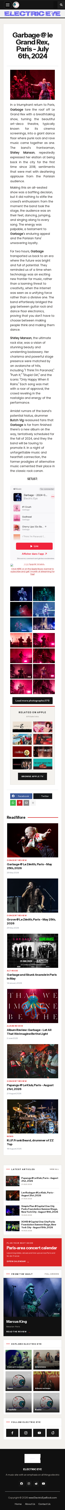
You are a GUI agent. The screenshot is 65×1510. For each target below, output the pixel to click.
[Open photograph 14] (44, 687)
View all (54, 1169)
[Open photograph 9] (21, 655)
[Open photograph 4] (44, 609)
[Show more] (33, 803)
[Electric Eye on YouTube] (39, 1433)
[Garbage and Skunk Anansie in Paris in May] (32, 950)
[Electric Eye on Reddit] (53, 1433)
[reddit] (36, 1483)
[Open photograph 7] (21, 640)
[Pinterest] (19, 803)
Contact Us (44, 1503)
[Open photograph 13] (21, 687)
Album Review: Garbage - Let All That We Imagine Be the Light (29, 1032)
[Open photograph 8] (44, 640)
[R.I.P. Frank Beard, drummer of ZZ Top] (32, 1116)
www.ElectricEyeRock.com (42, 1497)
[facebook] (21, 1483)
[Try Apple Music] (32, 565)
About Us (30, 1503)
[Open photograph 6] (44, 623)
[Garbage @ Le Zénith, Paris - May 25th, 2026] (32, 840)
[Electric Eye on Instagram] (26, 1433)
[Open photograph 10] (44, 655)
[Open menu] (7, 4)
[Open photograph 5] (21, 624)
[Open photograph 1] (21, 593)
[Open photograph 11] (21, 671)
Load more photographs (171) (33, 700)
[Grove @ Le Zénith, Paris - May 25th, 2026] (32, 895)
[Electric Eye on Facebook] (12, 1433)
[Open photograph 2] (44, 593)
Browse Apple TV (33, 776)
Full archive (52, 1274)
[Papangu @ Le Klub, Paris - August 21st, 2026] (32, 1061)
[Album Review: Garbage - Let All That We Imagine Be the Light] (32, 1006)
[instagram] (29, 1483)
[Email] (26, 803)
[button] (61, 5)
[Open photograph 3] (21, 609)
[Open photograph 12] (44, 671)
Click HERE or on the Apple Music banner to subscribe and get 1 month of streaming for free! (32, 571)
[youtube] (43, 1483)
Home (18, 1503)
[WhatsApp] (13, 803)
